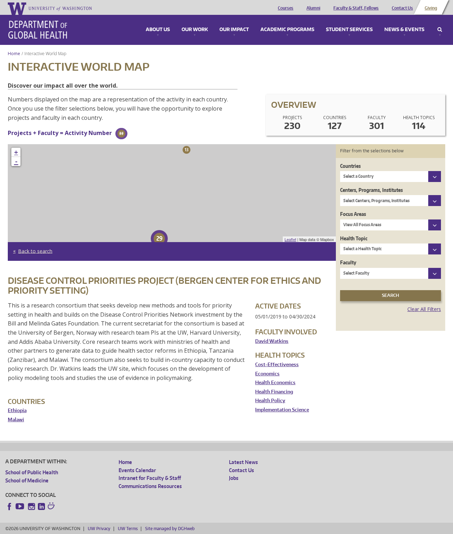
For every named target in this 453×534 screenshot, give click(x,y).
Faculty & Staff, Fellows (356, 8)
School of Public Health (31, 472)
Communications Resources (150, 486)
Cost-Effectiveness (277, 364)
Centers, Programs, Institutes (371, 190)
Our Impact (234, 29)
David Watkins (271, 341)
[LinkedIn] (41, 506)
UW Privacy (99, 528)
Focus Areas (353, 214)
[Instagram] (31, 506)
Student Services (349, 29)
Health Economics (275, 382)
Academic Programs (287, 29)
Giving (431, 8)
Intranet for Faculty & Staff (150, 478)
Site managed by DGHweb (170, 528)
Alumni (313, 8)
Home (14, 54)
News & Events (404, 29)
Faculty (348, 262)
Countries (350, 166)
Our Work (195, 29)
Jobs (234, 478)
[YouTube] (20, 506)
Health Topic (353, 238)
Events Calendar (137, 470)
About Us (158, 29)
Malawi (16, 419)
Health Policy (270, 400)
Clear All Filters (424, 309)
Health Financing (274, 391)
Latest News (243, 462)
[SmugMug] (52, 507)
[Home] (38, 30)
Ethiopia (17, 410)
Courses (285, 8)
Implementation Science (282, 409)
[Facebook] (9, 506)
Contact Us (402, 8)
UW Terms (128, 528)
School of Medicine (26, 480)
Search (439, 29)
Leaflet (290, 239)
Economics (267, 373)
